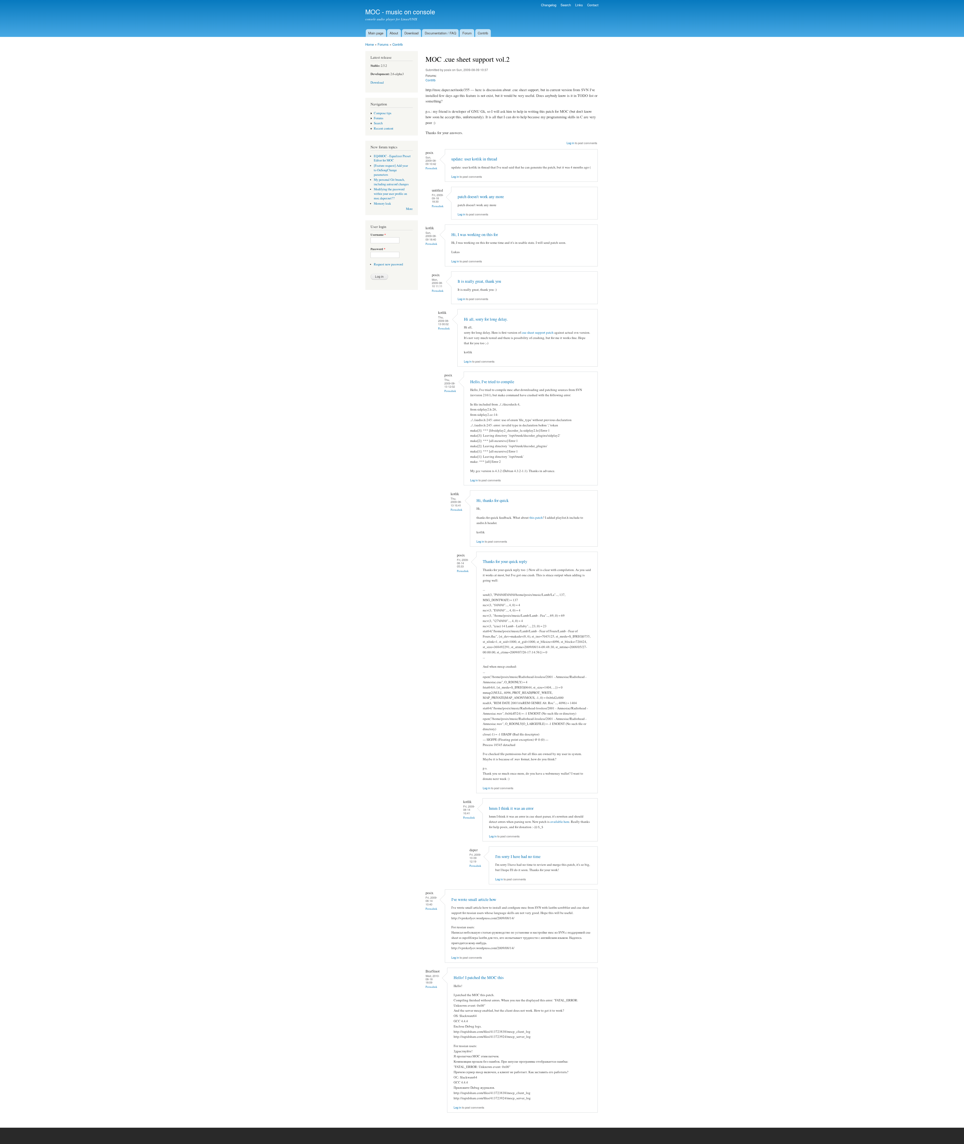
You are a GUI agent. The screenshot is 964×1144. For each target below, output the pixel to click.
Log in (570, 143)
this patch (536, 517)
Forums (383, 44)
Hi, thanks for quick (492, 500)
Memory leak (382, 203)
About (394, 33)
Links (579, 5)
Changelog (548, 5)
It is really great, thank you (479, 281)
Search (566, 5)
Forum (467, 33)
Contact (592, 5)
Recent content (383, 128)
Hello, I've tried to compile (492, 381)
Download (411, 33)
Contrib (483, 33)
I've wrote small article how (473, 899)
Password (378, 249)
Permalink (431, 168)
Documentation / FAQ (440, 33)
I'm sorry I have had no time (517, 856)
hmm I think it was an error (511, 808)
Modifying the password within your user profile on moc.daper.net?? (390, 193)
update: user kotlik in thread (474, 159)
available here (559, 821)
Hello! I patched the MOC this (479, 977)
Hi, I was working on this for (474, 234)
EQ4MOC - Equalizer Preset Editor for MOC (392, 158)
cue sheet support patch (538, 332)
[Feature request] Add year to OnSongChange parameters (391, 170)
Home (369, 44)
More (409, 209)
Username (378, 235)
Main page (375, 33)
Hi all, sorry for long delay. (486, 319)
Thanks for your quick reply (505, 561)
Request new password (388, 264)
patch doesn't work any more (481, 196)
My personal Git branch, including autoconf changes (391, 182)
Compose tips (382, 113)
